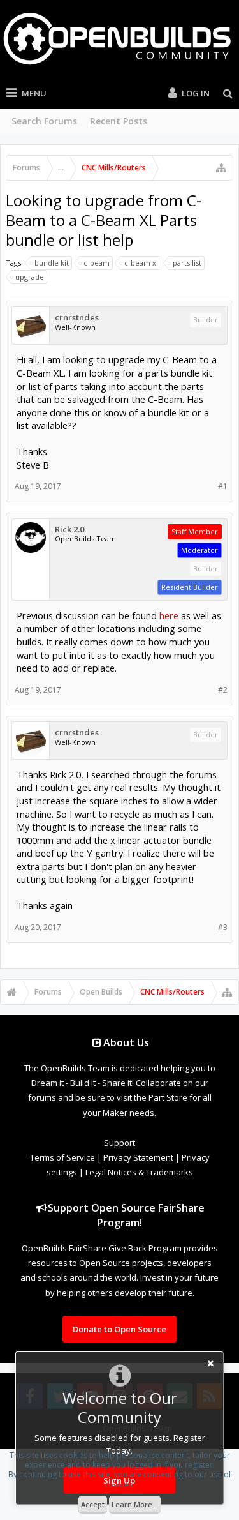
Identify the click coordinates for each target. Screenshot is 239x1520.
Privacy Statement (138, 1157)
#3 (223, 927)
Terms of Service (62, 1157)
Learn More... (135, 1504)
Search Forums (44, 121)
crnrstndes (77, 317)
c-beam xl (141, 262)
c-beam (96, 262)
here (168, 615)
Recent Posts (118, 121)
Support (119, 1142)
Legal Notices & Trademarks (139, 1172)
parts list (187, 262)
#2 (223, 690)
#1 (223, 486)
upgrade (29, 277)
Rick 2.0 (69, 529)
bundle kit (51, 262)
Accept (93, 1504)
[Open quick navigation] (221, 168)
